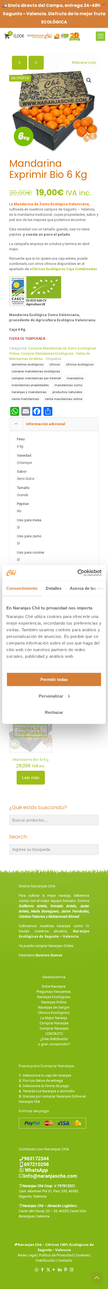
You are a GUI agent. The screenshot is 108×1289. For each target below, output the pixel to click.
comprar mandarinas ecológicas (36, 371)
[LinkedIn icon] (60, 1269)
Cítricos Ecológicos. (54, 1013)
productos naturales (67, 392)
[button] (89, 80)
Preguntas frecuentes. (54, 992)
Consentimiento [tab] (21, 588)
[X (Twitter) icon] (48, 1269)
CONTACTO (54, 1034)
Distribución (45, 1260)
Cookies (82, 1255)
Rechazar (54, 712)
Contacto (65, 1260)
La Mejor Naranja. (54, 1018)
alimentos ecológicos (27, 364)
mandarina (75, 378)
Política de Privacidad (56, 1255)
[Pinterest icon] (66, 1269)
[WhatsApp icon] (37, 1269)
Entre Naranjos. (54, 986)
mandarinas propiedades (30, 385)
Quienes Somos (48, 955)
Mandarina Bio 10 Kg (30, 759)
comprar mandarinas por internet (36, 378)
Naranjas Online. (54, 1002)
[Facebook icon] (42, 1269)
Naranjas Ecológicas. (54, 997)
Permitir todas (54, 679)
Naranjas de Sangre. (54, 1007)
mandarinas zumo (68, 385)
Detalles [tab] (53, 588)
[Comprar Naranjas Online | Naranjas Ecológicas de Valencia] (54, 36)
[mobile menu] (100, 36)
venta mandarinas (25, 399)
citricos (54, 364)
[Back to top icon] (96, 1277)
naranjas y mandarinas (29, 392)
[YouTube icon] (54, 1269)
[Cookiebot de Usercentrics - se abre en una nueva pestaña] (78, 573)
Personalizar (51, 695)
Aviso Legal (27, 1255)
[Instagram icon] (72, 1269)
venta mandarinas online (63, 399)
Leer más (30, 777)
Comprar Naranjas (54, 1023)
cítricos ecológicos (80, 364)
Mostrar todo (85, 62)
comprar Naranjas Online (54, 946)
